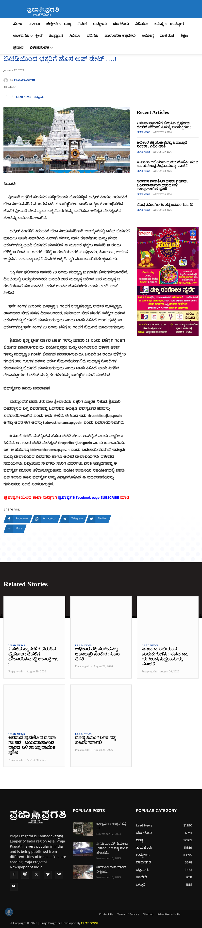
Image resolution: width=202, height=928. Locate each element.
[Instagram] (25, 875)
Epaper (34, 24)
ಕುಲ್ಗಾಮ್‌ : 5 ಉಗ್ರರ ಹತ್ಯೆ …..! (111, 826)
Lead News (23, 97)
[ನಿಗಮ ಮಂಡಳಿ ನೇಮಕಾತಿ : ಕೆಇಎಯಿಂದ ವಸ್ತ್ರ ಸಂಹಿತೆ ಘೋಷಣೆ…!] (83, 849)
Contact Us (106, 914)
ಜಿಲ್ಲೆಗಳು (52, 24)
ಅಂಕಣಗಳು (21, 36)
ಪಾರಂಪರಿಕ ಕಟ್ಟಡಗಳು (119, 36)
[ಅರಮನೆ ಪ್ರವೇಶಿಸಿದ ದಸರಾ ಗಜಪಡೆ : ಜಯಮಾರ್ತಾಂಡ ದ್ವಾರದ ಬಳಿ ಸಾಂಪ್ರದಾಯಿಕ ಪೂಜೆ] (34, 706)
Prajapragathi (24, 80)
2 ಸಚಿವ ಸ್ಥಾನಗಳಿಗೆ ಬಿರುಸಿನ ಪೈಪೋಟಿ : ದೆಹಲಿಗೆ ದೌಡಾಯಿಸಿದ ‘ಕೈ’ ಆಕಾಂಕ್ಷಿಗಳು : (164, 125)
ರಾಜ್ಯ (67, 24)
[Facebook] (14, 875)
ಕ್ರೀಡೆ (38, 36)
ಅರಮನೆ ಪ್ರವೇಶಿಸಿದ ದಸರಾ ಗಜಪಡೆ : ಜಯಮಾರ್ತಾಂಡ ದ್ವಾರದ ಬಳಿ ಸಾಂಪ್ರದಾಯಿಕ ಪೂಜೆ (162, 185)
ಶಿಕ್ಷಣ (184, 36)
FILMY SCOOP (90, 923)
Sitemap (148, 914)
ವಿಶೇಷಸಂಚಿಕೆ (39, 48)
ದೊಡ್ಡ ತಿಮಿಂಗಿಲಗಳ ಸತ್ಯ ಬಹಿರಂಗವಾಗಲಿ (165, 205)
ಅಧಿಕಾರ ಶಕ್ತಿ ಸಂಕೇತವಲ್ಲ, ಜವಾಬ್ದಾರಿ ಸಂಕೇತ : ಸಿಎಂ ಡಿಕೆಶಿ (162, 145)
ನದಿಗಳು (92, 36)
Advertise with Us (168, 914)
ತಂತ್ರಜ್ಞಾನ (56, 36)
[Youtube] (14, 887)
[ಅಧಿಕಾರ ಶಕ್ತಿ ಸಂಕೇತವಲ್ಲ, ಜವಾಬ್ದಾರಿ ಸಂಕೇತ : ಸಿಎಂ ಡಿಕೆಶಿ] (101, 617)
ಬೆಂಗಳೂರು (121, 24)
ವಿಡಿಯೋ (141, 24)
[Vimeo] (48, 875)
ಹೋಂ (17, 24)
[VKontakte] (59, 875)
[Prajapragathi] (6, 80)
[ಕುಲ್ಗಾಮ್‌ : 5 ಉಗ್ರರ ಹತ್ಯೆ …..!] (83, 829)
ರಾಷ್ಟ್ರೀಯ (100, 24)
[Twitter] (36, 875)
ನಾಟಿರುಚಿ (167, 36)
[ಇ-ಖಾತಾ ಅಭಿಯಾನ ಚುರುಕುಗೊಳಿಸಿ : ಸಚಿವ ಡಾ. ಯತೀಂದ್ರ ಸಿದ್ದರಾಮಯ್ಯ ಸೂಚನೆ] (167, 617)
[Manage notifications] (9, 912)
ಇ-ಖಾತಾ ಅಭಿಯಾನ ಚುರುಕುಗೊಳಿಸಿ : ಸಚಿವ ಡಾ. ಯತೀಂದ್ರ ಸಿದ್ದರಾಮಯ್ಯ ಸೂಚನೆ (167, 164)
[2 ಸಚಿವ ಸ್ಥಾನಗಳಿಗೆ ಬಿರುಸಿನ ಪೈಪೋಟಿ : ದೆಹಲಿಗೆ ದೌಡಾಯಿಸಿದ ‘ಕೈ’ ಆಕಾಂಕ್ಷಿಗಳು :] (34, 617)
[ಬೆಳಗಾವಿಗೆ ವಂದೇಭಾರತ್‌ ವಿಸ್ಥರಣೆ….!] (83, 872)
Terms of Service (128, 914)
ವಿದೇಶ (82, 24)
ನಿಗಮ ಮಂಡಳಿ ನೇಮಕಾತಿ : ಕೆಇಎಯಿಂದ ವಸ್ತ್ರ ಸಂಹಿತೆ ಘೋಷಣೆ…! (112, 848)
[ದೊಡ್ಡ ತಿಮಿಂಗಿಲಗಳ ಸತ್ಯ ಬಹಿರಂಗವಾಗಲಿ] (101, 706)
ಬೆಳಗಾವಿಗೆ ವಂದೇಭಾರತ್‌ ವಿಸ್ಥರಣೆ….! (111, 870)
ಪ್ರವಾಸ (18, 48)
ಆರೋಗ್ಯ (148, 36)
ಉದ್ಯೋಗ (177, 24)
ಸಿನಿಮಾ (75, 36)
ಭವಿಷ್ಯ (159, 24)
